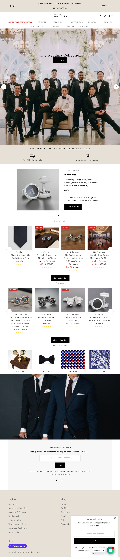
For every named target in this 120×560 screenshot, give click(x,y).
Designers (59, 22)
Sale (63, 520)
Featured (42, 22)
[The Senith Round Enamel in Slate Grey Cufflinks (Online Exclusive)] (73, 238)
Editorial (70, 26)
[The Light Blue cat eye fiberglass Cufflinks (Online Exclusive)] (47, 238)
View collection (60, 278)
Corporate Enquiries (17, 508)
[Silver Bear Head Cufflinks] (73, 300)
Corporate (56, 26)
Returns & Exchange (17, 528)
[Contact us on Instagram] (87, 157)
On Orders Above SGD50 (59, 128)
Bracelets (65, 512)
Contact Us (13, 532)
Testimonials (14, 516)
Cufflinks (76, 22)
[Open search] (100, 16)
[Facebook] (10, 6)
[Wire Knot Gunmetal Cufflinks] (47, 300)
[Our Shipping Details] (32, 157)
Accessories (37, 26)
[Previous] (3, 86)
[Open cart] (110, 16)
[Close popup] (115, 518)
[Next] (116, 86)
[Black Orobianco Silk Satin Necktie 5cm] (20, 238)
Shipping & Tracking (17, 512)
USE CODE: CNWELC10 (78, 148)
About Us (84, 26)
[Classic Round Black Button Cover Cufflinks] (100, 300)
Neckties (92, 22)
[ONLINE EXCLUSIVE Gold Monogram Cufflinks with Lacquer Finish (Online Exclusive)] (20, 300)
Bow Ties (108, 22)
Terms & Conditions (17, 524)
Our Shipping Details (32, 160)
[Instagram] (13, 6)
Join (60, 465)
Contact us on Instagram (87, 160)
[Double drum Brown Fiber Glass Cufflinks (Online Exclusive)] (100, 238)
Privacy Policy (14, 520)
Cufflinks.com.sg (32, 552)
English (104, 6)
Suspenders (66, 524)
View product (73, 207)
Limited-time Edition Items (20, 22)
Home (63, 504)
